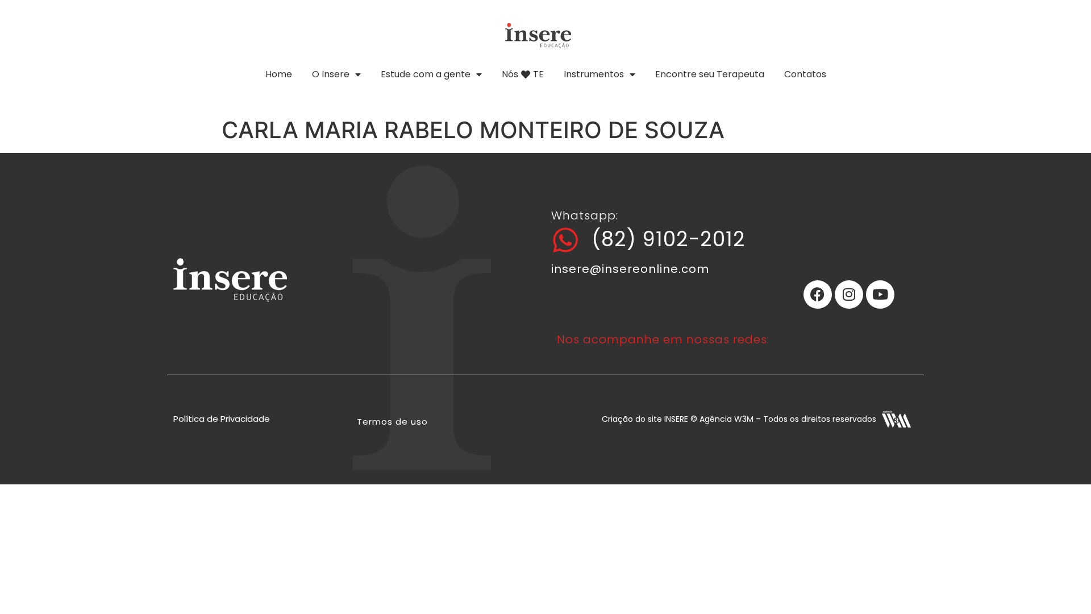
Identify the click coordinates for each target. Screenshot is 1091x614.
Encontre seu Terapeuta (709, 74)
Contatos (805, 74)
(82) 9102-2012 (669, 239)
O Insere (330, 74)
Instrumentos (594, 74)
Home (278, 74)
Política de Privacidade (221, 419)
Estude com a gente (425, 74)
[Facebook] (817, 294)
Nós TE (523, 74)
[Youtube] (880, 294)
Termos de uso (392, 422)
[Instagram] (849, 294)
